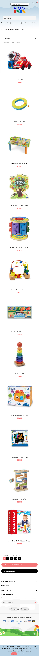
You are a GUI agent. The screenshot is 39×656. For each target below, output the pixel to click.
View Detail (22, 73)
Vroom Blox (19, 79)
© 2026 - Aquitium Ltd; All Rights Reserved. (19, 617)
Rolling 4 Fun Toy (19, 121)
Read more (23, 654)
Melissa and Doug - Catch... (19, 331)
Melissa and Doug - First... (19, 289)
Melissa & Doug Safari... (19, 499)
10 (16, 559)
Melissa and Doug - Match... (19, 247)
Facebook (16, 609)
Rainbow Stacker (19, 373)
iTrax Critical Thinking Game (19, 457)
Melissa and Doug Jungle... (19, 163)
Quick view (17, 73)
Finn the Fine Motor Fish (19, 415)
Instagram (26, 609)
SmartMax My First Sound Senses (19, 541)
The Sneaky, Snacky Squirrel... (19, 205)
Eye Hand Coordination (13, 565)
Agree (14, 654)
